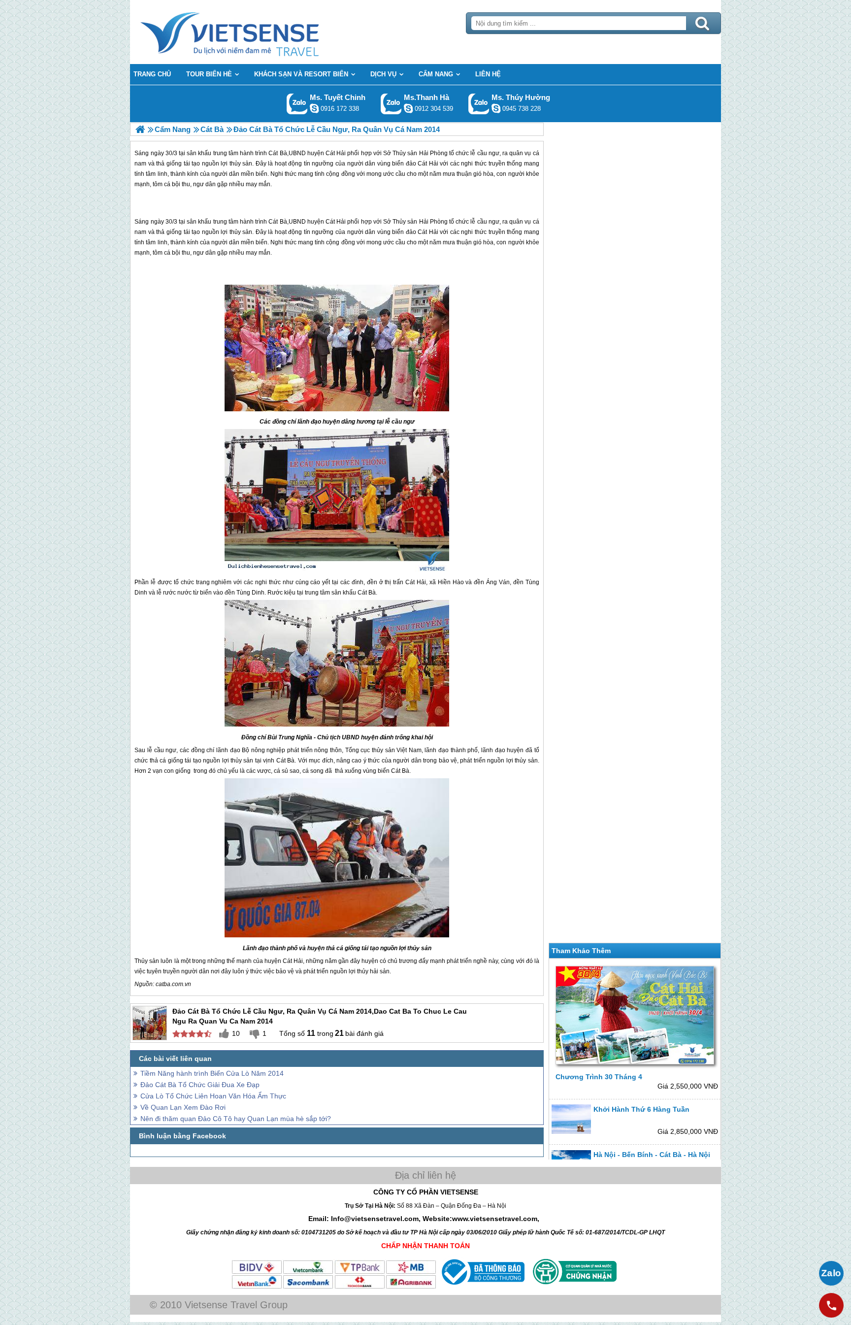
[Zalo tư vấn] (831, 1273)
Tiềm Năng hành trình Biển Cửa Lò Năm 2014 (212, 1073)
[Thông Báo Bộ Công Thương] (482, 1287)
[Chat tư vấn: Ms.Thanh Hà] (408, 108)
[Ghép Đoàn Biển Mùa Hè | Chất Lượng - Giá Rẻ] (140, 129)
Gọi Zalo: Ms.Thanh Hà (391, 104)
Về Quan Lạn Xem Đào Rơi (183, 1107)
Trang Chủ (254, 32)
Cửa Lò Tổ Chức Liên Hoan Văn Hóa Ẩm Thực (213, 1096)
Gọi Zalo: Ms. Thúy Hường (479, 104)
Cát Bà (277, 221)
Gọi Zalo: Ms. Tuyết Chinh (297, 104)
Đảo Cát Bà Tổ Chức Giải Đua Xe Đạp (200, 1085)
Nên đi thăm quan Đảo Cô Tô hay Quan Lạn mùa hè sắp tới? (235, 1119)
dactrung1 (496, 108)
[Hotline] (831, 1305)
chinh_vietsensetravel (314, 108)
